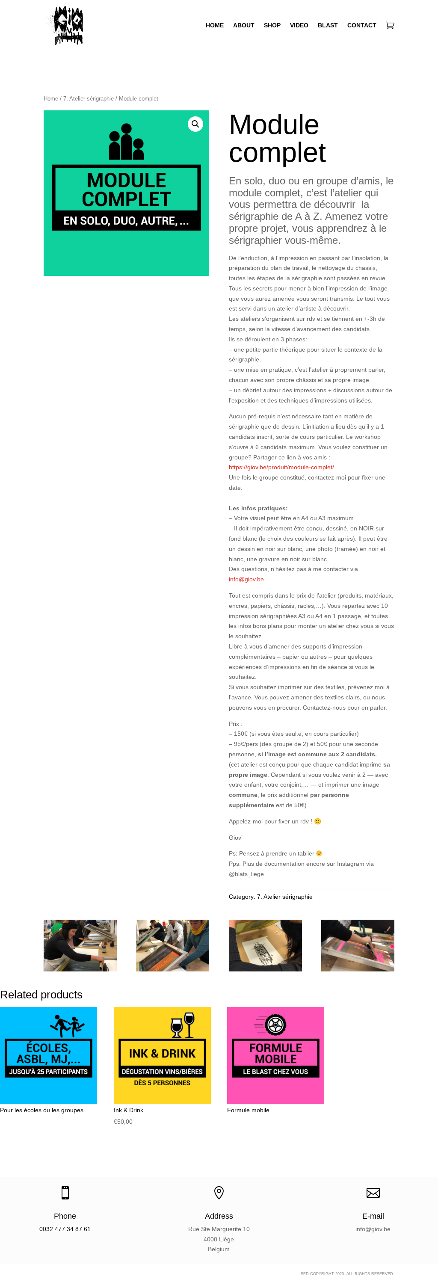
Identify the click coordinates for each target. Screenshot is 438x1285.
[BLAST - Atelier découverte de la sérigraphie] (357, 969)
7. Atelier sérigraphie (88, 98)
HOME (215, 25)
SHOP (272, 25)
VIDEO (299, 25)
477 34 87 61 (73, 1229)
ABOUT (244, 25)
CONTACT (361, 25)
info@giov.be (246, 579)
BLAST (328, 25)
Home (51, 98)
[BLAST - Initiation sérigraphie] (80, 969)
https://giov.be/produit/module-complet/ (281, 467)
